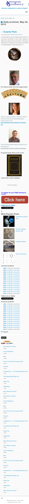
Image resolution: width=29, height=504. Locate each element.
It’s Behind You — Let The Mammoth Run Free (15, 371)
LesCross (20, 34)
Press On (5, 366)
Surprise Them (10, 31)
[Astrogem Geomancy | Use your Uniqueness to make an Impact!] (14, 4)
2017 (4, 284)
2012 (4, 293)
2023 (4, 272)
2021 (4, 276)
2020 (4, 278)
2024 (4, 270)
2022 (4, 274)
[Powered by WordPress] (22, 500)
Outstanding (6, 386)
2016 (4, 286)
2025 (4, 268)
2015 (4, 287)
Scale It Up (6, 381)
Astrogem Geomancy (13, 500)
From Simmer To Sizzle (9, 346)
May (10, 18)
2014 (4, 289)
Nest (4, 356)
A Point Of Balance (8, 351)
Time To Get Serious (21, 254)
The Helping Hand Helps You (11, 376)
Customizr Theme (17, 502)
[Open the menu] (26, 12)
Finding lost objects (21, 241)
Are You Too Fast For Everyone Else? (13, 361)
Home (2, 18)
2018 (4, 282)
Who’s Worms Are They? (10, 391)
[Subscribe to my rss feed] (2, 498)
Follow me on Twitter (8, 205)
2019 (6, 18)
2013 (4, 291)
